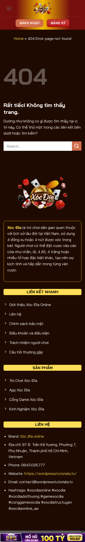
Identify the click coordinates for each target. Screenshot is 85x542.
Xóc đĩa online (32, 436)
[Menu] (9, 8)
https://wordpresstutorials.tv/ (50, 473)
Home (19, 38)
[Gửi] (76, 146)
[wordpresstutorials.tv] (42, 8)
